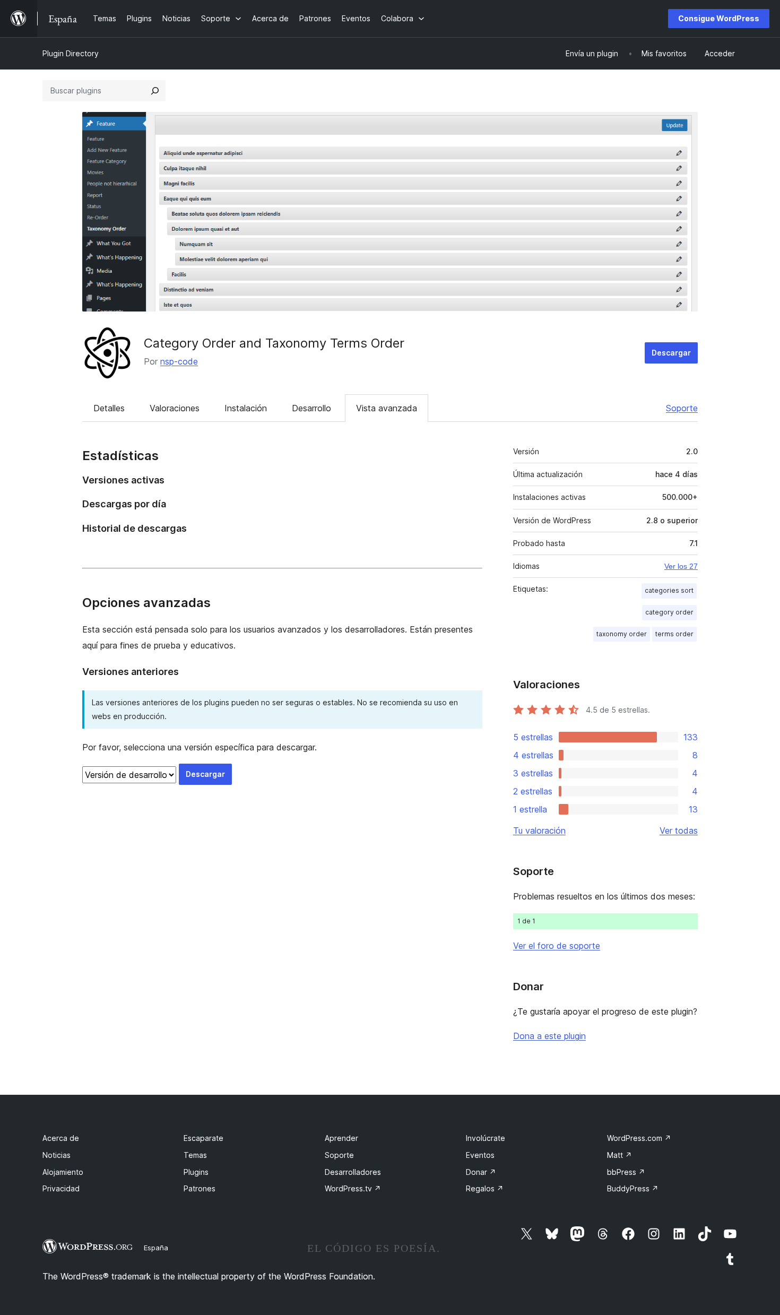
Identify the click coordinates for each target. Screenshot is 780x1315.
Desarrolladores (353, 1171)
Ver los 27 (681, 566)
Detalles (109, 408)
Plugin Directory (70, 53)
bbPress (626, 1171)
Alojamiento (62, 1171)
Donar (481, 1171)
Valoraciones (175, 408)
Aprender (341, 1138)
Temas (195, 1155)
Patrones (199, 1188)
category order (669, 612)
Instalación (245, 408)
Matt (619, 1155)
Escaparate (203, 1138)
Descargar (671, 352)
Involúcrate (485, 1138)
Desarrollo (311, 408)
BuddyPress (632, 1188)
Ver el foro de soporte (556, 945)
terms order (674, 634)
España (156, 1247)
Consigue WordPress (718, 18)
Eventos (480, 1155)
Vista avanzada (386, 408)
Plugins (196, 1171)
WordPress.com (639, 1138)
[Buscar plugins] (155, 90)
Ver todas (679, 830)
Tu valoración (539, 830)
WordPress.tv (353, 1188)
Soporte (682, 408)
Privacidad (61, 1188)
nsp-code (179, 361)
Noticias (56, 1155)
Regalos (485, 1188)
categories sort (669, 590)
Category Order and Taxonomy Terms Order (274, 343)
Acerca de (60, 1138)
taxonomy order (621, 634)
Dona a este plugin (549, 1036)
